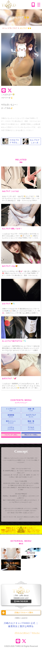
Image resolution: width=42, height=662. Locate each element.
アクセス (31, 427)
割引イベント (11, 421)
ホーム (4, 28)
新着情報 (11, 415)
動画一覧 (31, 421)
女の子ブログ (31, 415)
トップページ (11, 409)
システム (11, 427)
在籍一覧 (31, 409)
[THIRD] (16, 4)
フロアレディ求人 (11, 435)
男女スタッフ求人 (31, 435)
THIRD (18, 646)
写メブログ (13, 28)
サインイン (36, 633)
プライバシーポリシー (22, 633)
